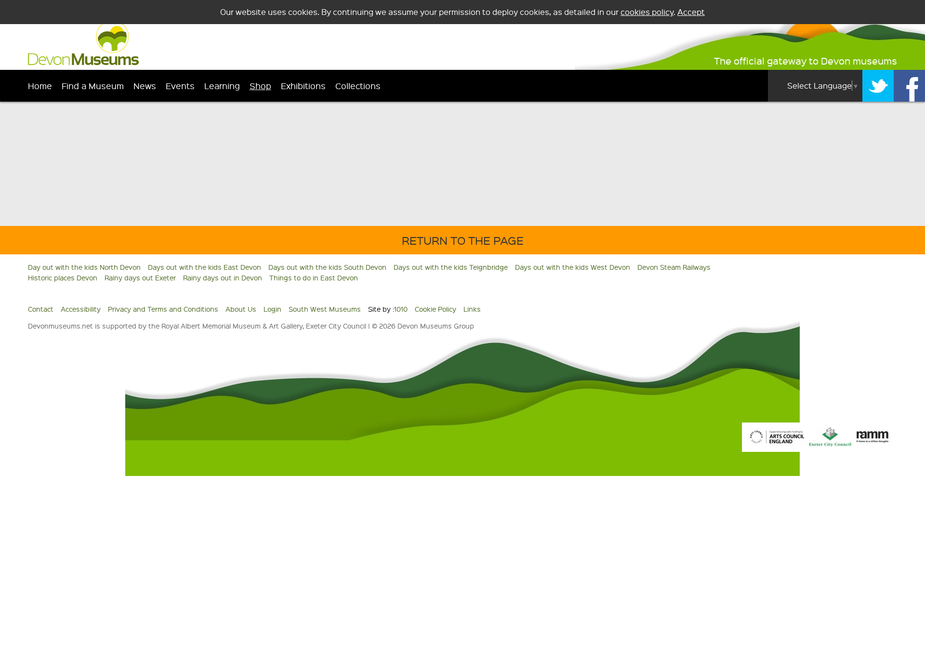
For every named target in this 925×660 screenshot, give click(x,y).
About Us (240, 308)
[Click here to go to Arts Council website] (777, 443)
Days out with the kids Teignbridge (451, 267)
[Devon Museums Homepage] (83, 62)
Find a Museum (93, 85)
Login (272, 308)
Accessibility (81, 308)
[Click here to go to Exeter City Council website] (830, 443)
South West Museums (325, 308)
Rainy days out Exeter (140, 277)
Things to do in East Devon (313, 277)
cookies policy (647, 12)
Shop (260, 85)
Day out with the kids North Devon (84, 267)
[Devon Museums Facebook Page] (909, 86)
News (144, 85)
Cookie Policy (435, 308)
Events (180, 85)
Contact (40, 308)
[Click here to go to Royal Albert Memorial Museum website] (872, 443)
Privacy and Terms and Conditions (163, 308)
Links (472, 308)
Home (40, 85)
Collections (358, 85)
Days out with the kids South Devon (327, 267)
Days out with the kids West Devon (572, 267)
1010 (401, 308)
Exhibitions (303, 85)
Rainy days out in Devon (222, 277)
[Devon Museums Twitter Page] (878, 86)
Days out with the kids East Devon (204, 267)
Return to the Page (463, 240)
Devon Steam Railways (674, 267)
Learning (222, 85)
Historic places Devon (62, 277)
